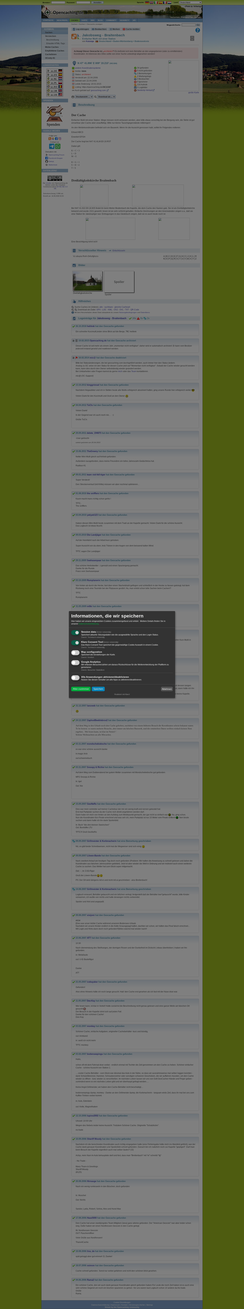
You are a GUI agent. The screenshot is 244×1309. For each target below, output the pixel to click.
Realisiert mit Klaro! (122, 694)
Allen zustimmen (81, 689)
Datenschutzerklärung (89, 624)
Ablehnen (167, 689)
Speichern (98, 689)
